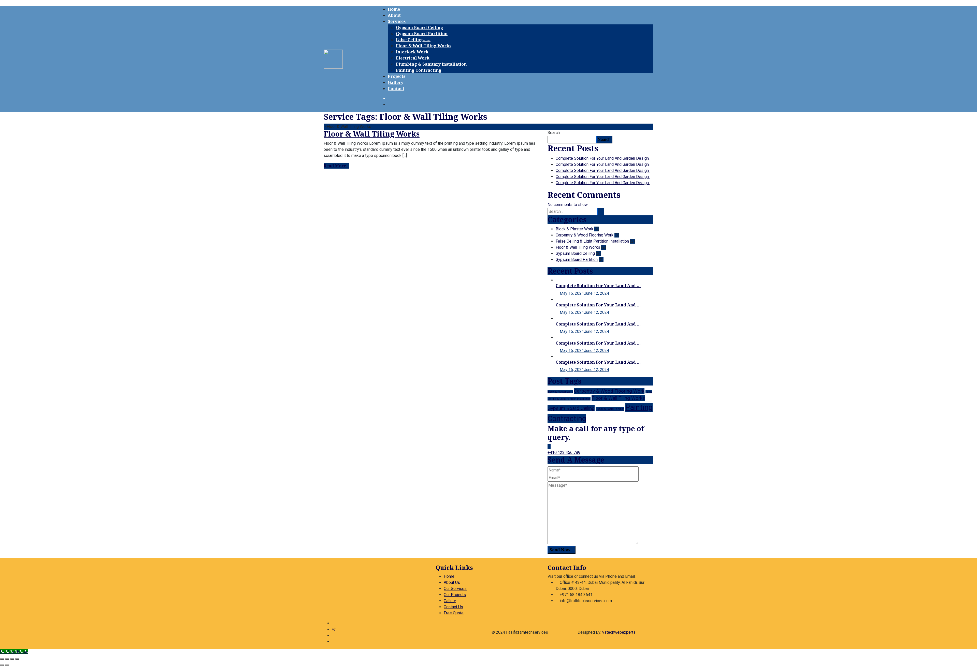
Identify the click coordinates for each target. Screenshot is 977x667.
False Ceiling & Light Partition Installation (592, 241)
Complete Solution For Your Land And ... (598, 285)
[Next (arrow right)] (7, 665)
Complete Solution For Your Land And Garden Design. (603, 158)
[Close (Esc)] (17, 659)
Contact (396, 88)
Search (554, 132)
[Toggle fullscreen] (7, 659)
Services (397, 21)
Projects (396, 76)
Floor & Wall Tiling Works (423, 46)
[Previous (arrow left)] (2, 665)
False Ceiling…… (413, 39)
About (394, 15)
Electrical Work (412, 58)
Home (394, 9)
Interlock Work (412, 52)
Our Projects (455, 594)
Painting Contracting (418, 70)
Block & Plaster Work (574, 229)
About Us (452, 582)
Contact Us (453, 606)
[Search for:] (572, 211)
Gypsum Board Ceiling (419, 27)
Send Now (560, 550)
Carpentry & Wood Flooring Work (584, 235)
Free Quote (454, 613)
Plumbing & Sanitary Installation (431, 64)
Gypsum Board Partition (422, 33)
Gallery (395, 82)
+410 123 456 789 (564, 452)
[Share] (12, 659)
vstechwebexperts (619, 632)
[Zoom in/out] (2, 659)
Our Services (455, 588)
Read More (335, 166)
